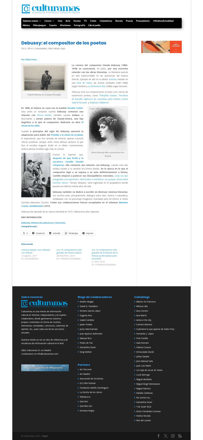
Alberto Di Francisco (146, 301)
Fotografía (79, 25)
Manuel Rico (86, 338)
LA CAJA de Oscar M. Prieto (149, 370)
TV (85, 21)
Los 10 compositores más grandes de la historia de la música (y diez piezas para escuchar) (105, 254)
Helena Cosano (143, 347)
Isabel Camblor (87, 320)
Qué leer (84, 401)
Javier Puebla (86, 324)
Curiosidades (41, 48)
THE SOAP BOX (143, 406)
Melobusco (85, 396)
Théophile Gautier (108, 95)
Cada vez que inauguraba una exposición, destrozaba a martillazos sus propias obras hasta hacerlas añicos (90, 179)
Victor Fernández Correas (148, 411)
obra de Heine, (83, 82)
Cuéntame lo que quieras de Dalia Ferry (155, 329)
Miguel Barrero (143, 388)
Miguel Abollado (144, 379)
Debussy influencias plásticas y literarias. (43, 222)
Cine (60, 21)
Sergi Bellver (86, 351)
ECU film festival (87, 383)
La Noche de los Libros (91, 392)
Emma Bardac (44, 115)
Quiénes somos (30, 21)
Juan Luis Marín (143, 365)
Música (26, 25)
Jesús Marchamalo (89, 329)
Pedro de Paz (86, 342)
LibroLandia (94, 25)
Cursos (47, 21)
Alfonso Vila (142, 306)
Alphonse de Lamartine (95, 99)
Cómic (93, 21)
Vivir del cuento (143, 420)
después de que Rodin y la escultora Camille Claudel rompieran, (68, 162)
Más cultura (54, 48)
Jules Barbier (114, 99)
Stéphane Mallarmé (99, 102)
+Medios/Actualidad (163, 21)
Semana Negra (87, 410)
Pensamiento (143, 21)
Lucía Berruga (143, 374)
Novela (119, 21)
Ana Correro (142, 310)
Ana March (141, 315)
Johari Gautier (142, 356)
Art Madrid (85, 374)
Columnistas (106, 21)
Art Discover (86, 369)
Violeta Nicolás (143, 415)
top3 (63, 48)
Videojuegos (39, 25)
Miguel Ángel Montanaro (148, 383)
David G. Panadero (89, 306)
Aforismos (65, 25)
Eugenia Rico (86, 315)
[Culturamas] (45, 308)
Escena (77, 21)
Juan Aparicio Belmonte (91, 333)
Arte (68, 21)
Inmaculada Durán (145, 351)
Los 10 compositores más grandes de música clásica (69, 251)
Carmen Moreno (144, 324)
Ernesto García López (90, 310)
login (45, 436)
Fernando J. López (145, 333)
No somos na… (143, 397)
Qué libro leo (86, 406)
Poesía (129, 21)
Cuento (53, 25)
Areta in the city (143, 320)
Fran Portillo (142, 338)
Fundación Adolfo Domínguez (94, 387)
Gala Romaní (142, 342)
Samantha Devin (88, 347)
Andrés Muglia (86, 301)
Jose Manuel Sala (144, 361)
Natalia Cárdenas (144, 393)
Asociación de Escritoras (91, 378)
